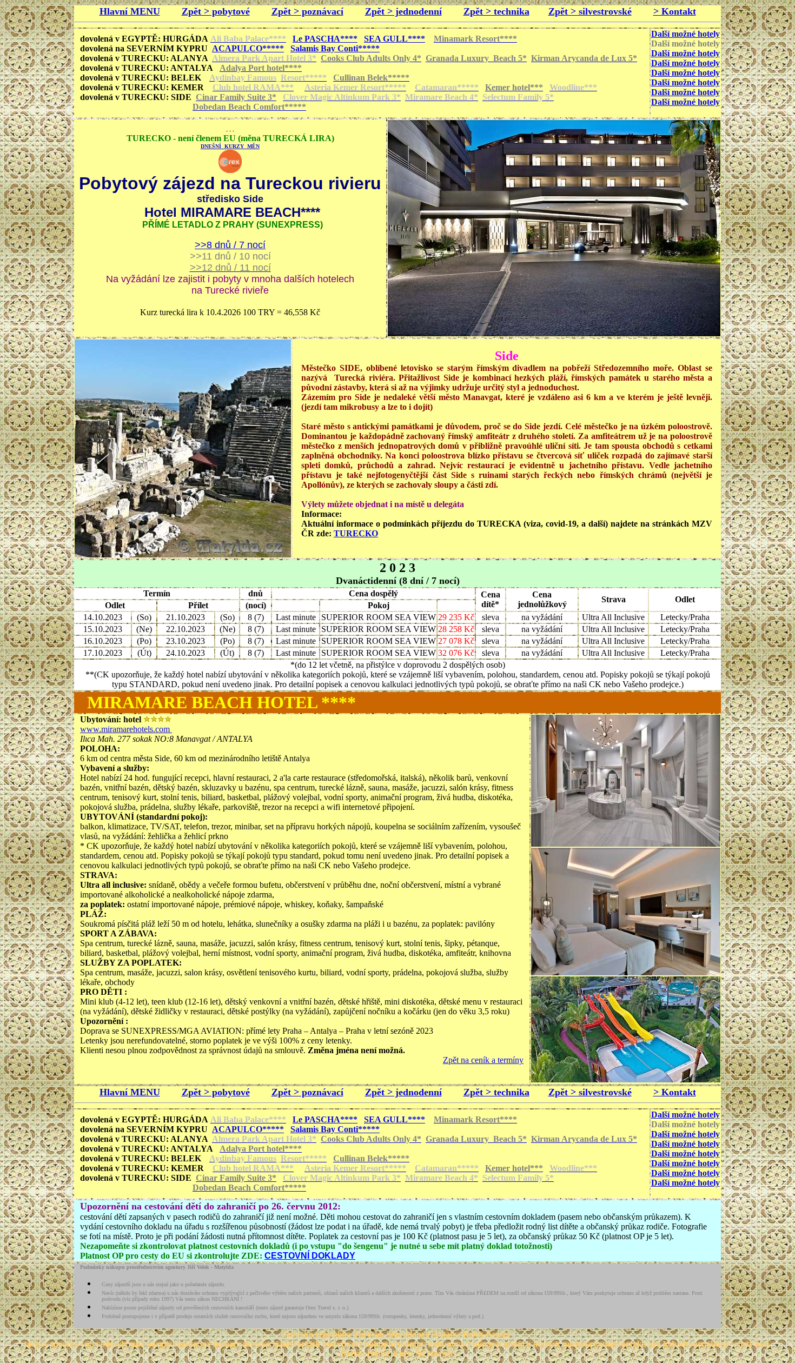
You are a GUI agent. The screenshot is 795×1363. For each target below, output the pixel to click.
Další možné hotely (685, 33)
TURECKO (356, 533)
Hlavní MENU (130, 11)
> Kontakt (674, 11)
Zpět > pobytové (216, 11)
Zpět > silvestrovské (590, 11)
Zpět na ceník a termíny (483, 1060)
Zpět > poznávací (307, 11)
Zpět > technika (496, 11)
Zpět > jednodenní (403, 11)
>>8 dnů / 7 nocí (230, 245)
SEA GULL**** (394, 38)
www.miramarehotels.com (126, 729)
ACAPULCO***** (248, 48)
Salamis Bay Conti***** (335, 48)
